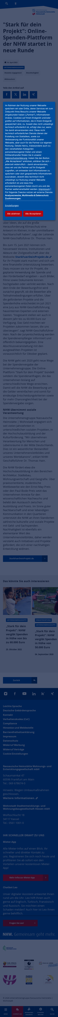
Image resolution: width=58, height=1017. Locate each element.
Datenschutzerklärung (16, 158)
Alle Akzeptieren (33, 213)
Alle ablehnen (13, 213)
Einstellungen (12, 205)
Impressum (44, 189)
